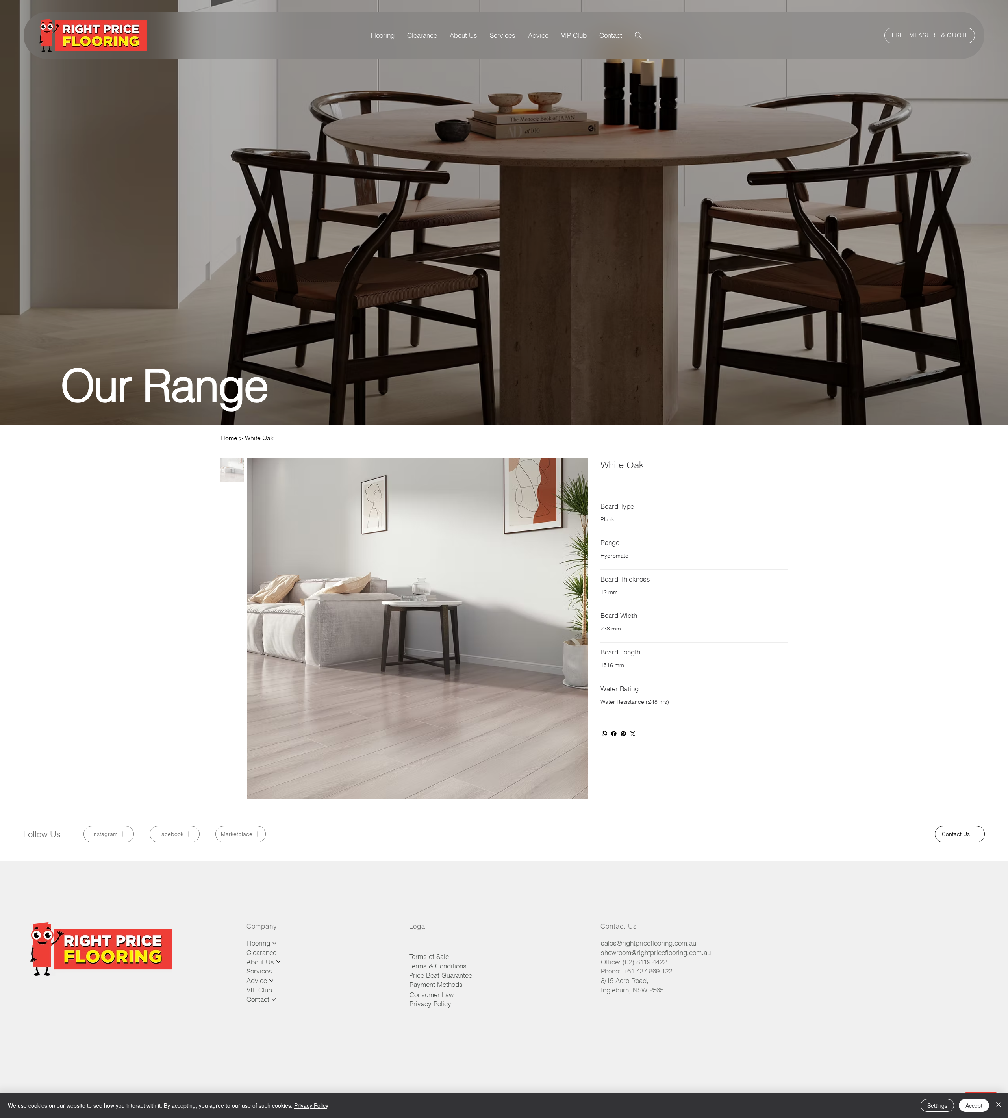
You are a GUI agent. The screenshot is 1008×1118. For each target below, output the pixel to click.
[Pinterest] (623, 734)
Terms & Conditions (438, 966)
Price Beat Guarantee (440, 975)
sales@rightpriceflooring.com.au (648, 943)
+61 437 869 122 (647, 971)
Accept (973, 1105)
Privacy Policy (430, 1003)
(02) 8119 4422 (645, 962)
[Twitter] (633, 734)
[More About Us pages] (278, 962)
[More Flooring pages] (274, 943)
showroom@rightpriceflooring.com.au (656, 952)
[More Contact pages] (274, 999)
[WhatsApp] (604, 734)
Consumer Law (432, 994)
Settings (937, 1105)
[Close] (998, 1105)
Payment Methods (436, 984)
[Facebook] (614, 734)
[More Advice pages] (271, 981)
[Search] (638, 35)
